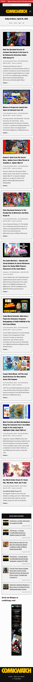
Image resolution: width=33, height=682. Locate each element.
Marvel (17, 486)
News (15, 61)
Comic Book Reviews (9, 486)
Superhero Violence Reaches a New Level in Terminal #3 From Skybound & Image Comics (19, 587)
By (23, 61)
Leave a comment (17, 63)
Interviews (6, 272)
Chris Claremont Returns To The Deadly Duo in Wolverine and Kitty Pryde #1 (15, 213)
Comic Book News (8, 61)
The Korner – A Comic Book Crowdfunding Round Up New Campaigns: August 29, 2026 (19, 559)
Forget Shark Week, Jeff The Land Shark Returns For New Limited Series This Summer (15, 377)
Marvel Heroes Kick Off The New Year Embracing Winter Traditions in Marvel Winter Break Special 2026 (19, 546)
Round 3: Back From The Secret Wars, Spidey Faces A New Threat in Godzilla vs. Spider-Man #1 (16, 160)
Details (5, 83)
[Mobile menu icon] (30, 11)
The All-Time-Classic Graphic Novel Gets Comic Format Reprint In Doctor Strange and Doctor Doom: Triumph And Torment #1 (19, 573)
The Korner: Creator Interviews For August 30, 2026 (20, 522)
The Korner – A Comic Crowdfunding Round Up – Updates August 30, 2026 (18, 533)
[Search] (29, 4)
